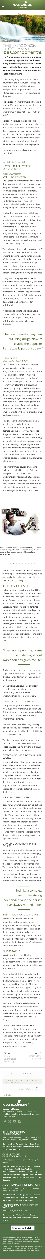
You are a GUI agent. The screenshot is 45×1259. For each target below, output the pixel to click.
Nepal (34, 1217)
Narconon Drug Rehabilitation (15, 1144)
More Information (10, 1195)
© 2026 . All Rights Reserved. (17, 1238)
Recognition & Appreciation (21, 1174)
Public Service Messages (23, 1200)
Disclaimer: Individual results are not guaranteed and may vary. (20, 1242)
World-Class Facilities (35, 1056)
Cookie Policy (18, 1239)
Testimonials (14, 1149)
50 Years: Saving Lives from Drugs (10, 1057)
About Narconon (9, 1166)
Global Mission (25, 1166)
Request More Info (20, 1197)
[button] (22, 1229)
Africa (5, 1220)
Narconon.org (8, 1215)
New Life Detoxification (24, 1147)
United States (22, 1215)
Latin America (24, 1217)
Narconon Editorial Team (23, 1177)
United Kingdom (9, 1217)
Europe (33, 1215)
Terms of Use (28, 1239)
